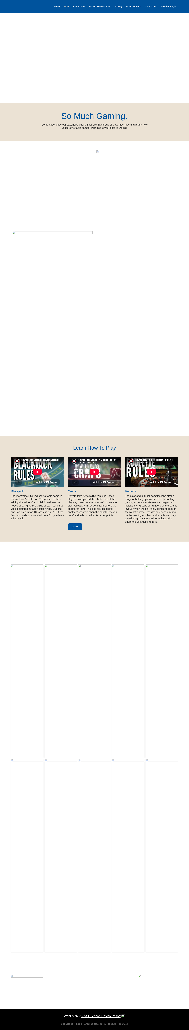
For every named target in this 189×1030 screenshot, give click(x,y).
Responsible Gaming (67, 987)
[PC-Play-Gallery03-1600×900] (94, 661)
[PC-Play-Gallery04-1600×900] (128, 661)
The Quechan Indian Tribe (70, 991)
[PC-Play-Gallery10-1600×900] (162, 855)
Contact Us (61, 981)
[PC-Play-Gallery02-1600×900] (61, 661)
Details (75, 527)
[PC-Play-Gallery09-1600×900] (128, 855)
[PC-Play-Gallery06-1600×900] (27, 855)
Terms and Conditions (67, 997)
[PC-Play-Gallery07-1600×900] (61, 855)
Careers (59, 984)
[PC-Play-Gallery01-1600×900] (27, 661)
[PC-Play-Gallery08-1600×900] (94, 855)
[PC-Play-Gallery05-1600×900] (162, 661)
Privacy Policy (63, 994)
